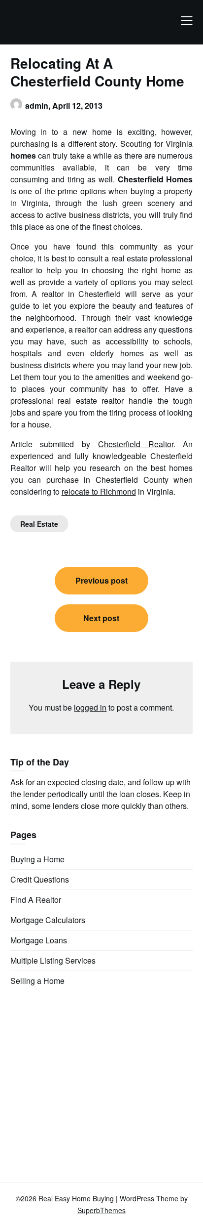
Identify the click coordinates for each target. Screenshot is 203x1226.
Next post (101, 618)
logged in (90, 707)
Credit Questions (39, 879)
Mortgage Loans (38, 940)
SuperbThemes (101, 1210)
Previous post (101, 580)
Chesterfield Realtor (135, 444)
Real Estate (39, 524)
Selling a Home (37, 980)
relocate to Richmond (99, 491)
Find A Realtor (35, 899)
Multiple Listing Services (53, 960)
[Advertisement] (84, 1070)
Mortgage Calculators (47, 920)
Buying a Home (37, 859)
